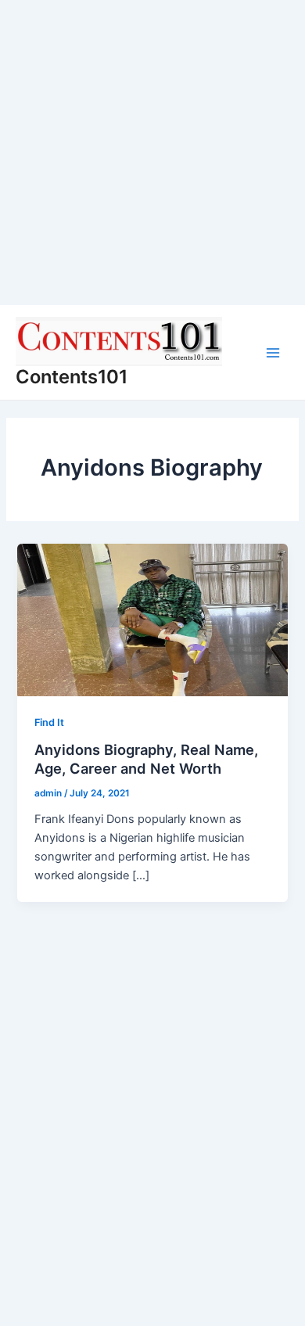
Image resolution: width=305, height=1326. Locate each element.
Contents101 (71, 376)
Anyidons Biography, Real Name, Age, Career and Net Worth (146, 759)
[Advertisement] (152, 152)
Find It (49, 722)
